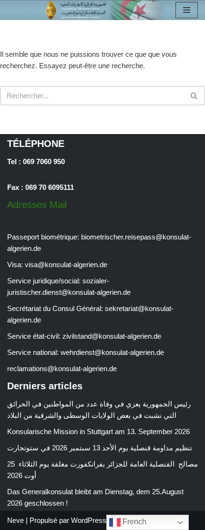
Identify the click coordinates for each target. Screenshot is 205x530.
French (133, 522)
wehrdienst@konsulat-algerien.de (112, 352)
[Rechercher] (194, 95)
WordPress (88, 520)
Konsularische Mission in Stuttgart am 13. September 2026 (98, 431)
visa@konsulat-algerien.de (66, 264)
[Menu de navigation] (186, 10)
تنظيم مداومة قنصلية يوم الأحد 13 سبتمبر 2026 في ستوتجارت (101, 448)
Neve (15, 520)
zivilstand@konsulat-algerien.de (111, 336)
